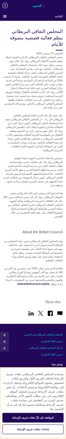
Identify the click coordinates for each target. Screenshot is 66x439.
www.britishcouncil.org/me (33, 284)
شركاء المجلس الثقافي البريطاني (46, 347)
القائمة (59, 16)
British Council (54, 6)
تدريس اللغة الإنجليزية (52, 341)
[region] (33, 403)
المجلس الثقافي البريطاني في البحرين (43, 334)
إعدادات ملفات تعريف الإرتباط (33, 429)
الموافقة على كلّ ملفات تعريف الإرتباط (33, 417)
